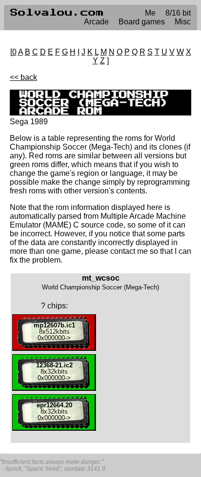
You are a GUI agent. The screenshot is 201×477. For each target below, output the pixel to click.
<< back (23, 77)
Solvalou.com (57, 13)
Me (150, 13)
